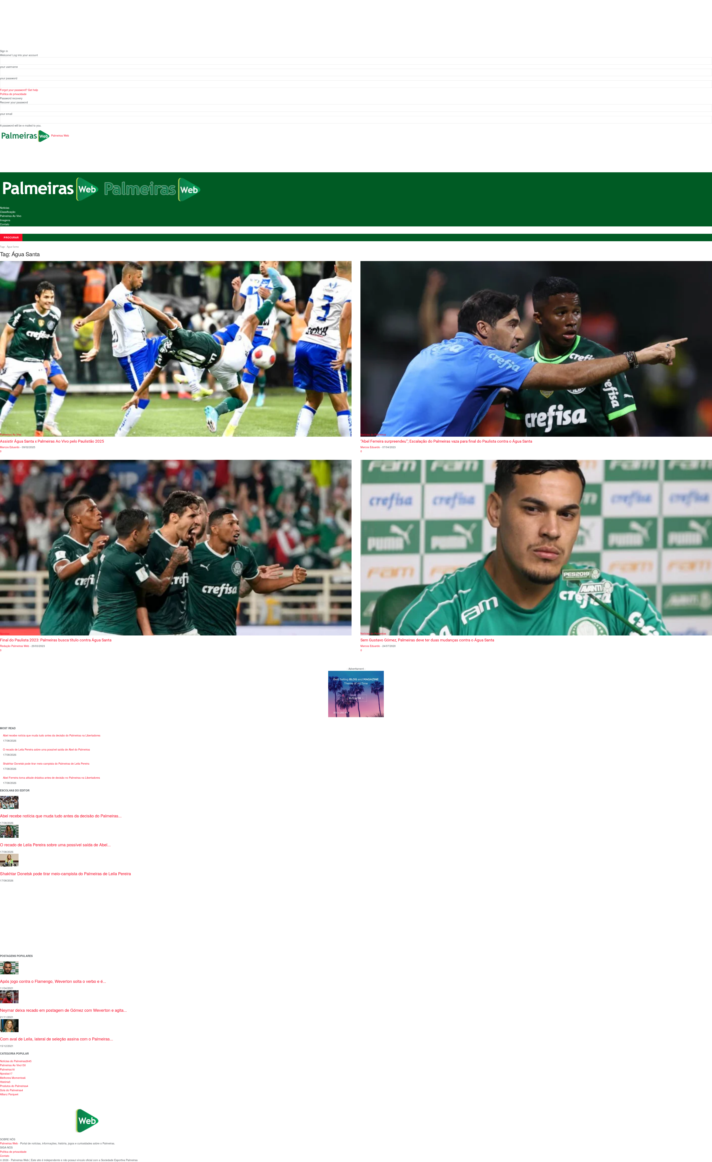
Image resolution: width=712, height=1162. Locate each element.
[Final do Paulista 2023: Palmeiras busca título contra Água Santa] (176, 547)
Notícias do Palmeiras (373, 434)
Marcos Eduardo (9, 447)
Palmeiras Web (9, 1143)
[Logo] (51, 188)
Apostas (4, 633)
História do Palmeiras (13, 891)
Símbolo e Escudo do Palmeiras (19, 909)
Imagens (5, 220)
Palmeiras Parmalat (12, 903)
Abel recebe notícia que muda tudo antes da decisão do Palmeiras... (61, 816)
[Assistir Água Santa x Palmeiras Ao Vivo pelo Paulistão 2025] (176, 349)
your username (9, 67)
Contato (4, 224)
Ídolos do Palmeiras (12, 933)
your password (8, 78)
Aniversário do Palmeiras (15, 897)
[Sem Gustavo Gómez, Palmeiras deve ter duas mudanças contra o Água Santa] (536, 547)
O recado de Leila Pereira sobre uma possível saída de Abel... (55, 844)
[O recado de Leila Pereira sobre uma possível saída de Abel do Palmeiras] (9, 831)
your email (6, 114)
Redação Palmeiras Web (14, 646)
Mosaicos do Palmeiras (14, 927)
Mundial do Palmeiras (13, 944)
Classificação (7, 212)
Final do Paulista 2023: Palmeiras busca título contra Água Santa (55, 640)
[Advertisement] (67, 157)
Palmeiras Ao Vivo (10, 216)
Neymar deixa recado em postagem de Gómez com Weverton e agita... (63, 1010)
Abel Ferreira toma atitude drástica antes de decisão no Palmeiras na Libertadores (51, 777)
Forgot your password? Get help (19, 90)
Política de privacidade (13, 94)
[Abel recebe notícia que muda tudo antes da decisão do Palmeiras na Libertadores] (9, 802)
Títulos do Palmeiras (12, 938)
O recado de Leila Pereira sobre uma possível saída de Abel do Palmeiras (46, 749)
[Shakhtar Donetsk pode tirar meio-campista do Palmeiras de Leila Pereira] (9, 860)
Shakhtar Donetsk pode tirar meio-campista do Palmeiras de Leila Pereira (46, 763)
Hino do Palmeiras (11, 921)
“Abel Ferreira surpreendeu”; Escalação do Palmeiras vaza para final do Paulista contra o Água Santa (446, 441)
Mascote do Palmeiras (13, 915)
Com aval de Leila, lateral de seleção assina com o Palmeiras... (56, 1039)
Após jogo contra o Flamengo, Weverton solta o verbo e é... (53, 981)
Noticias (4, 208)
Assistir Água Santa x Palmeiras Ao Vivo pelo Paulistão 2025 (52, 441)
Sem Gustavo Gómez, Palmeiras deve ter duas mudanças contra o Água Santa (427, 640)
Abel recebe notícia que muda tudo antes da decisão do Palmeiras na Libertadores (51, 735)
